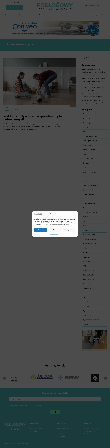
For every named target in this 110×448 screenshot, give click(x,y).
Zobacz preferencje (69, 230)
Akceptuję (41, 230)
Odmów (55, 230)
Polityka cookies (54, 234)
